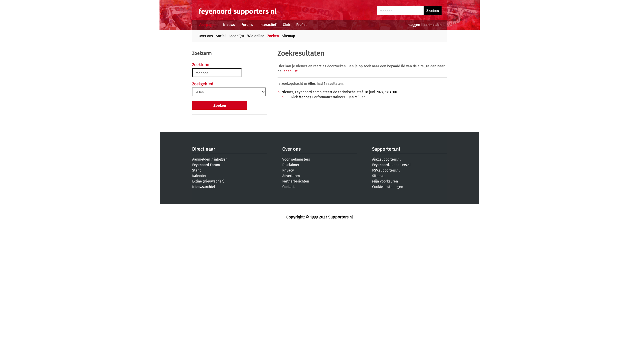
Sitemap (288, 36)
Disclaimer (290, 165)
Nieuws (229, 25)
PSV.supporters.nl (386, 170)
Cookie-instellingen (387, 187)
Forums (247, 25)
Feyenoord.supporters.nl (391, 165)
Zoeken (273, 36)
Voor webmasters (296, 159)
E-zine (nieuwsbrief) (208, 181)
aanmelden (433, 25)
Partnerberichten (295, 181)
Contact (288, 187)
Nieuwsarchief (203, 187)
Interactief (268, 25)
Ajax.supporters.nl (386, 159)
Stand (196, 170)
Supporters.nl (386, 149)
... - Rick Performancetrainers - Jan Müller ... (327, 97)
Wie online (255, 36)
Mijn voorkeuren (385, 181)
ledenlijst (290, 71)
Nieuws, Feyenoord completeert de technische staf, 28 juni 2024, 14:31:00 (339, 92)
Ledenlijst (236, 36)
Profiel (301, 25)
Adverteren (291, 176)
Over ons (206, 36)
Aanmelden (201, 159)
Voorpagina (208, 25)
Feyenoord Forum (206, 165)
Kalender (199, 176)
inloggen (413, 25)
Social (221, 36)
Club (286, 25)
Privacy (288, 170)
